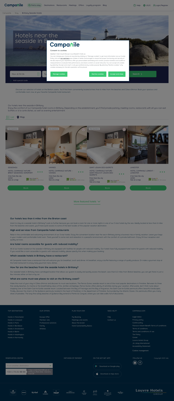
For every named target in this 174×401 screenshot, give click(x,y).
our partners (65, 58)
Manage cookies (59, 74)
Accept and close (116, 74)
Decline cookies (98, 74)
